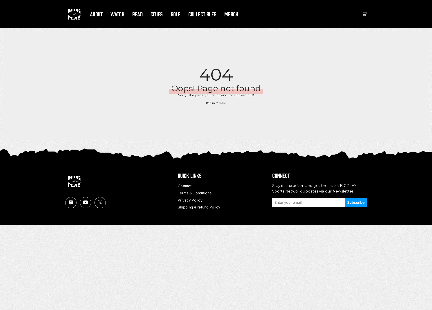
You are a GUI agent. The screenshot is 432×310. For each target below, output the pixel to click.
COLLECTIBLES (202, 14)
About (96, 14)
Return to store (216, 103)
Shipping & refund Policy (199, 207)
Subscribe (355, 202)
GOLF (175, 14)
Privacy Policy (190, 200)
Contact (184, 186)
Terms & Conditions (195, 193)
